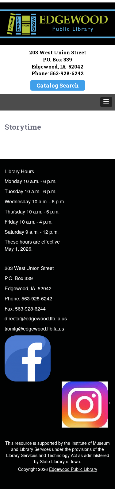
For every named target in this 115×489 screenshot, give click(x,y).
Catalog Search (57, 85)
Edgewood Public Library (73, 469)
